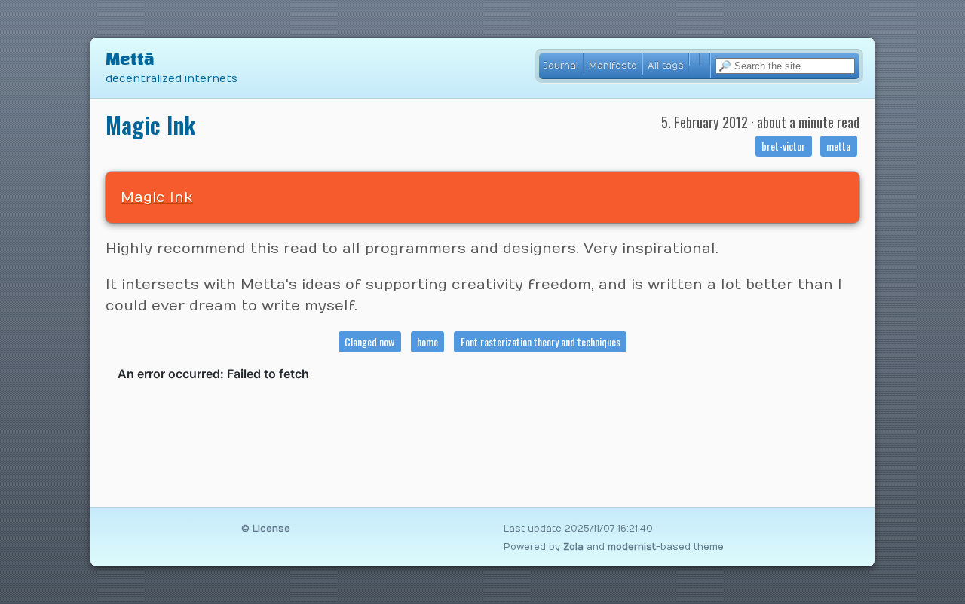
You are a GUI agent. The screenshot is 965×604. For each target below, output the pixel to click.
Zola (573, 546)
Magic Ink (156, 197)
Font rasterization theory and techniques (540, 341)
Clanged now (369, 341)
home (427, 341)
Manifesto (613, 65)
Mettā (130, 59)
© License (265, 528)
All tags (666, 65)
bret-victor (783, 146)
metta (838, 146)
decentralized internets (171, 78)
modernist (632, 546)
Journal (561, 65)
